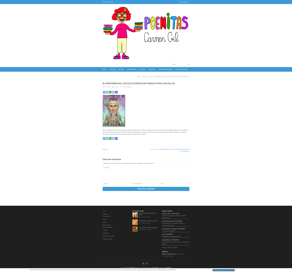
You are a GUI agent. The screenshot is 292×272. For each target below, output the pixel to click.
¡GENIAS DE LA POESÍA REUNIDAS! (148, 227)
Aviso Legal (152, 69)
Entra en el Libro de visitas (169, 247)
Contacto (142, 69)
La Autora (112, 69)
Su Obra (105, 219)
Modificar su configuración (219, 270)
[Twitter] (147, 263)
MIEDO (105, 149)
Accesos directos (183, 2)
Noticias (121, 69)
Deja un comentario (127, 86)
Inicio (104, 69)
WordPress (168, 267)
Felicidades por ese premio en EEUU (171, 236)
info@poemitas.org (108, 1)
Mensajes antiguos (107, 227)
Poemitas (116, 86)
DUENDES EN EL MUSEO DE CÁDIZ (148, 221)
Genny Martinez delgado (168, 231)
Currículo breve (107, 216)
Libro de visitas (131, 69)
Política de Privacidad (165, 69)
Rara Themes (155, 267)
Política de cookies (181, 69)
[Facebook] (143, 263)
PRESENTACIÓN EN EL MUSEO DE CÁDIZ (148, 214)
